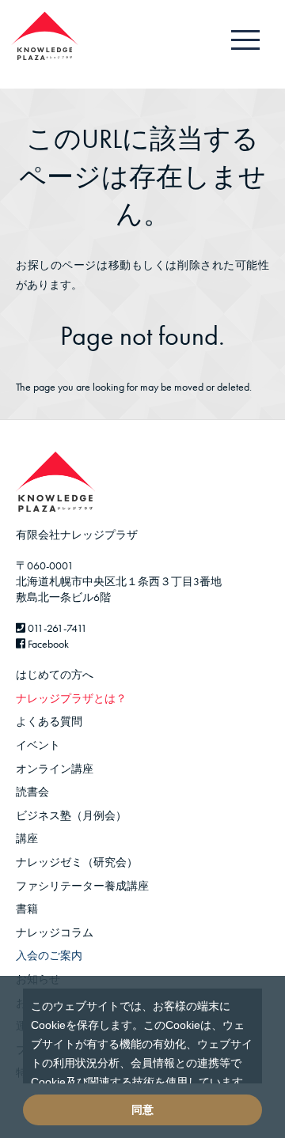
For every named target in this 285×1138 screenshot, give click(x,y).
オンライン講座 (54, 769)
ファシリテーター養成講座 (82, 886)
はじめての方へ (54, 674)
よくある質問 (49, 721)
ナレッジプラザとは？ (71, 698)
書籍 (27, 909)
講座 (27, 838)
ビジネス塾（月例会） (71, 815)
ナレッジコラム (54, 932)
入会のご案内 (49, 955)
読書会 (32, 792)
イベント (38, 745)
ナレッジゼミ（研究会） (77, 862)
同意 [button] (142, 1109)
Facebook (47, 644)
